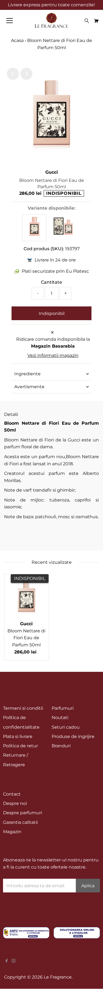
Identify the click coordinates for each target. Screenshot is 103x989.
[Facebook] (6, 961)
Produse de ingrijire (73, 736)
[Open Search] (87, 21)
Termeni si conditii (23, 708)
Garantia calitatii (20, 822)
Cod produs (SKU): (44, 248)
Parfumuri (63, 708)
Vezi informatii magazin (53, 355)
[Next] (26, 74)
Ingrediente (27, 373)
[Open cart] (96, 20)
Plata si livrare (17, 736)
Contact (12, 794)
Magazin (12, 831)
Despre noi (15, 803)
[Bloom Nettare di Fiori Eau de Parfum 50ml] (34, 234)
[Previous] (13, 74)
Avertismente (29, 386)
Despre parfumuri (22, 812)
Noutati (60, 717)
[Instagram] (13, 961)
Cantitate (51, 282)
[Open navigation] (14, 20)
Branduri (61, 745)
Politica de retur (20, 745)
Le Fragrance (58, 977)
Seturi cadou (66, 727)
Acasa (18, 40)
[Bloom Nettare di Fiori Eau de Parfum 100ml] (63, 234)
